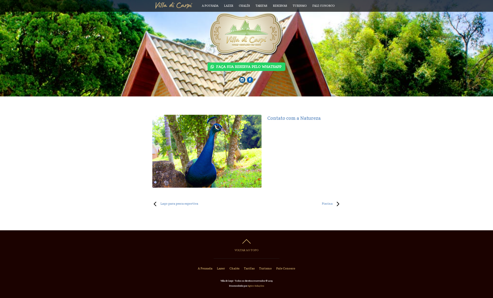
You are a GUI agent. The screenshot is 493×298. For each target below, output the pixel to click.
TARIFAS (261, 6)
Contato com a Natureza (294, 118)
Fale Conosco (285, 268)
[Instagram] (242, 80)
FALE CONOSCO (323, 6)
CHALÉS (244, 6)
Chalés (234, 268)
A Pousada (205, 268)
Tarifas (249, 268)
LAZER (228, 6)
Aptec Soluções (256, 285)
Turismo (265, 268)
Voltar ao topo (246, 250)
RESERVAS (280, 6)
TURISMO (300, 6)
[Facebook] (250, 80)
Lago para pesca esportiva (175, 203)
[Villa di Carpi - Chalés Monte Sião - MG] (246, 52)
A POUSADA (210, 6)
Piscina (292, 203)
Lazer (221, 268)
